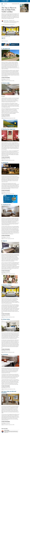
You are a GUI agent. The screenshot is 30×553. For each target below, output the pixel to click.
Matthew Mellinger (6, 20)
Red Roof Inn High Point (9, 129)
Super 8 (5, 241)
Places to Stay (3, 5)
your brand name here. (12, 24)
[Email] (2, 38)
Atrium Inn (5, 162)
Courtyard (5, 354)
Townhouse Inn (7, 204)
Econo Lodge (6, 83)
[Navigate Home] (5, 1)
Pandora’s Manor (7, 285)
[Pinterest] (4, 38)
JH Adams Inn (6, 48)
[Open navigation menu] (27, 1)
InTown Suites (6, 319)
